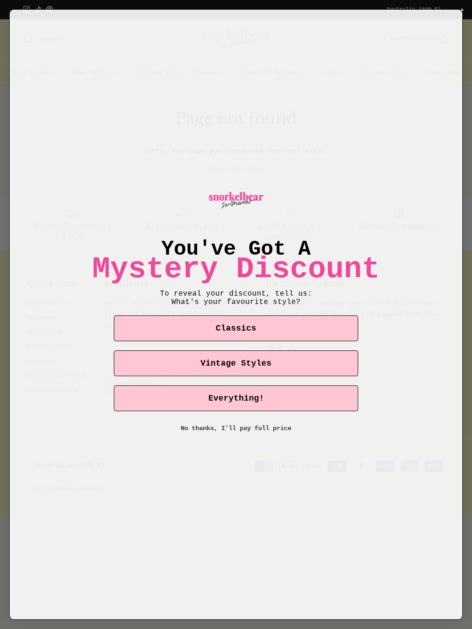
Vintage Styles (236, 363)
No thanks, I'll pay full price (236, 428)
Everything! (236, 398)
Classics (236, 328)
